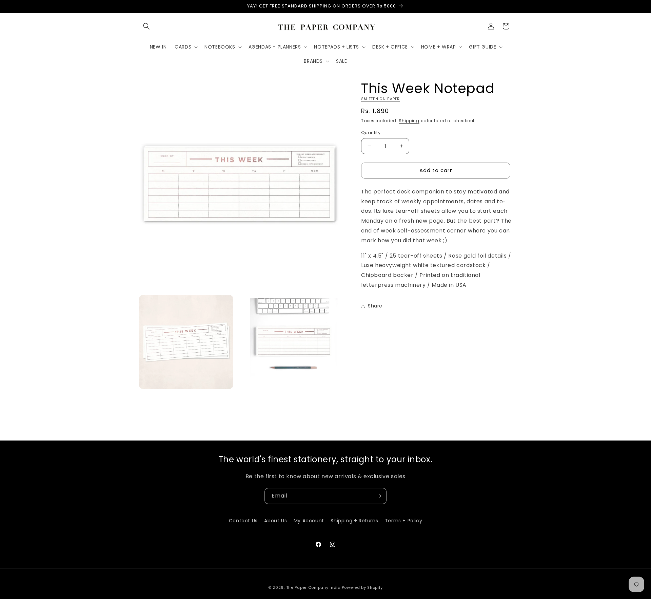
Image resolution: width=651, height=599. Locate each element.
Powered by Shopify (362, 587)
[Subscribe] (378, 496)
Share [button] (375, 305)
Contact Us (243, 520)
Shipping (409, 121)
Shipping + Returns (354, 520)
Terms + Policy (403, 520)
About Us (275, 520)
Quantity (370, 132)
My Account (309, 520)
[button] (146, 26)
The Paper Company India (313, 587)
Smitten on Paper (380, 98)
